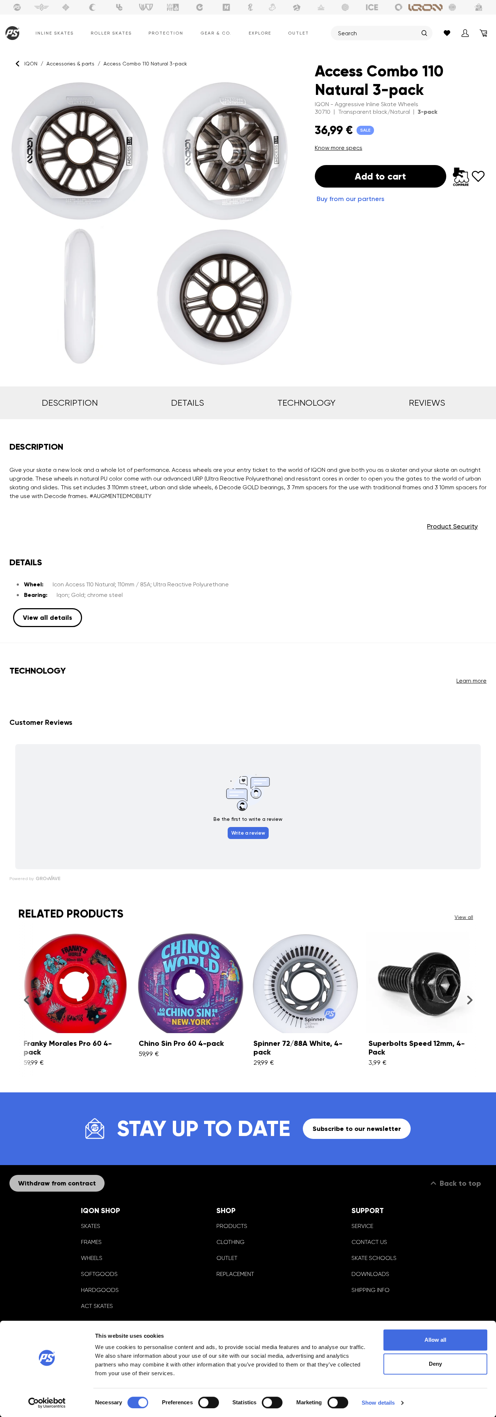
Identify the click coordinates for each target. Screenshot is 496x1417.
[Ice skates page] (372, 7)
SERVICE (362, 1226)
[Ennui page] (200, 7)
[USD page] (66, 7)
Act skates (97, 1305)
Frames (91, 1242)
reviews (427, 403)
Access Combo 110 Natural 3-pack (145, 64)
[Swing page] (41, 7)
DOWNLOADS (370, 1274)
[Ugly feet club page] (272, 7)
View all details (47, 618)
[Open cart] (483, 33)
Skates (90, 1226)
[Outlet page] (479, 7)
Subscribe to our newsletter (357, 1129)
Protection (166, 33)
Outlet (298, 33)
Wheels (91, 1258)
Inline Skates (55, 33)
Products (231, 1226)
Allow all (435, 1340)
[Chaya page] (92, 7)
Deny (435, 1364)
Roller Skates (111, 33)
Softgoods (99, 1274)
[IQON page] (425, 7)
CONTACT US (369, 1242)
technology (306, 403)
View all (464, 917)
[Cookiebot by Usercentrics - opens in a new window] (47, 1402)
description (70, 403)
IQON (30, 64)
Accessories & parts (70, 64)
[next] (470, 999)
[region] (153, 224)
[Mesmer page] (452, 7)
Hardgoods (100, 1289)
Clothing (230, 1242)
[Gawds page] (398, 7)
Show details (378, 1403)
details (187, 403)
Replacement (235, 1274)
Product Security (452, 526)
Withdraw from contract (57, 1183)
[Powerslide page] (17, 7)
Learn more (471, 680)
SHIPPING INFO (370, 1289)
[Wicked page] (146, 7)
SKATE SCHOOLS (374, 1258)
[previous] (26, 999)
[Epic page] (296, 7)
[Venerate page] (321, 7)
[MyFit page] (173, 7)
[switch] (208, 1402)
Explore (260, 33)
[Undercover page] (119, 7)
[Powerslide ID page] (345, 7)
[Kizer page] (226, 7)
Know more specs (338, 147)
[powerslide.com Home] (10, 33)
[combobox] (378, 33)
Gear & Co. (216, 33)
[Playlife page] (250, 7)
